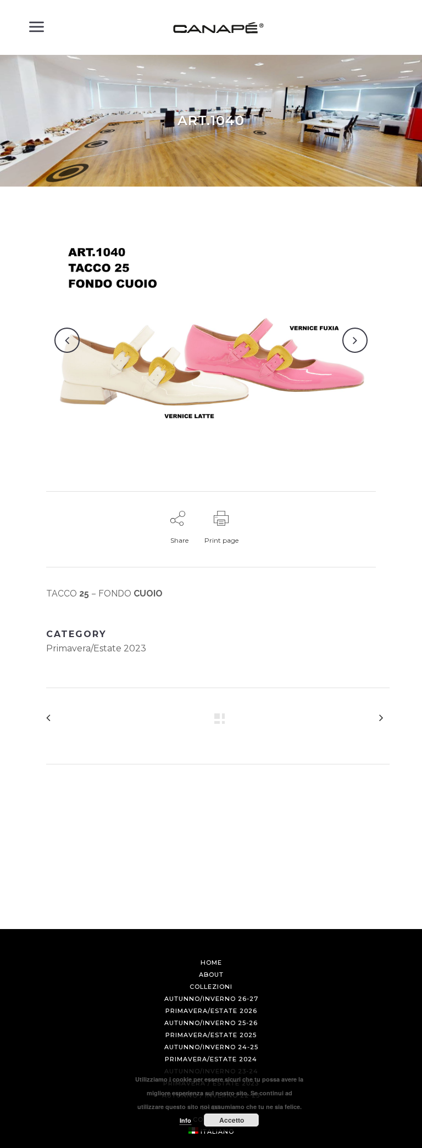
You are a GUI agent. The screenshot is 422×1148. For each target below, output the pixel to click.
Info (185, 1120)
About (211, 974)
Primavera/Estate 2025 (211, 1035)
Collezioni (211, 987)
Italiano (217, 1131)
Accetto (231, 1120)
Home (211, 962)
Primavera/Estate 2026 (211, 1011)
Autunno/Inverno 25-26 (211, 1023)
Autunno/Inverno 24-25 (211, 1047)
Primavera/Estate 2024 (211, 1059)
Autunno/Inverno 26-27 (211, 999)
